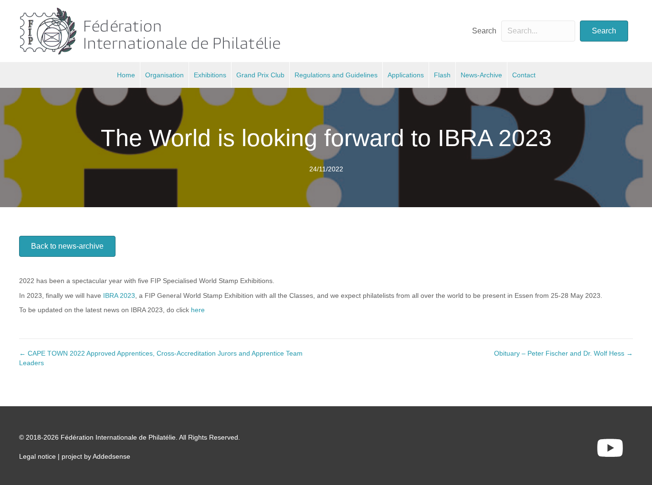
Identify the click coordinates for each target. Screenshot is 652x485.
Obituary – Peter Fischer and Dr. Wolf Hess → (563, 353)
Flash (442, 75)
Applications (406, 75)
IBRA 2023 (119, 295)
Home (126, 75)
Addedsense (111, 456)
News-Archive (481, 75)
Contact (524, 75)
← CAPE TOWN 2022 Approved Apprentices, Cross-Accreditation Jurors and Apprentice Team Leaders (161, 358)
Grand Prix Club (260, 75)
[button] (604, 31)
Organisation (164, 75)
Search (484, 31)
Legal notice (37, 456)
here (198, 310)
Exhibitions (210, 75)
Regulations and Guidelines (336, 75)
